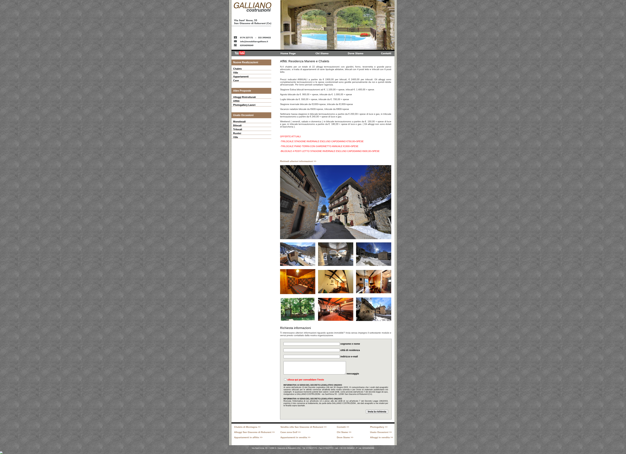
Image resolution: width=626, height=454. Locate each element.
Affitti (236, 101)
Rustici (237, 133)
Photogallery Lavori (244, 105)
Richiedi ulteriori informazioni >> (298, 161)
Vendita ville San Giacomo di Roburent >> (303, 427)
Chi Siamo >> (344, 432)
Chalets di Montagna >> (247, 427)
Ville (235, 72)
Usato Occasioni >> (381, 432)
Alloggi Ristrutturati (244, 97)
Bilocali (237, 125)
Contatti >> (343, 427)
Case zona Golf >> (290, 432)
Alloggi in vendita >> (381, 437)
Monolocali (239, 121)
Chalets (237, 68)
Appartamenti (241, 76)
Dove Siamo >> (345, 437)
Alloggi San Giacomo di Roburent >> (254, 432)
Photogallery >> (379, 427)
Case (236, 80)
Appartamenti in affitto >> (248, 437)
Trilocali (237, 129)
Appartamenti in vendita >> (295, 437)
